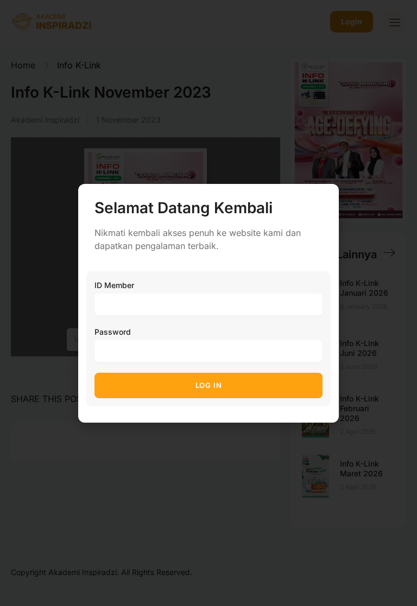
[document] (208, 303)
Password (112, 331)
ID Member (114, 285)
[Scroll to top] (401, 577)
